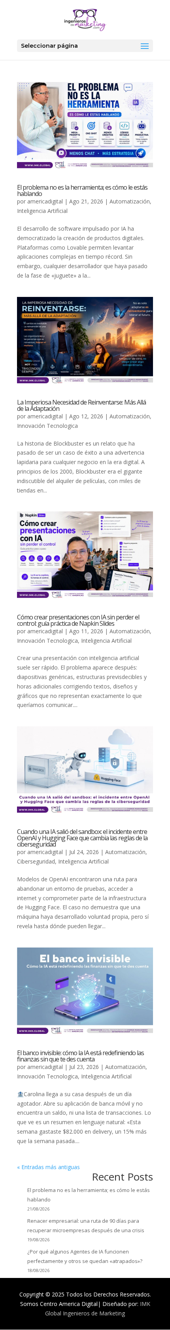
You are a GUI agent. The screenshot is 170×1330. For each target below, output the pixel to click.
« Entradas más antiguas (48, 1167)
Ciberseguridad (36, 861)
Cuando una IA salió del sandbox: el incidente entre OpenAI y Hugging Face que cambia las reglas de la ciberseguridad (82, 838)
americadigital (45, 201)
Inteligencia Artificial (42, 211)
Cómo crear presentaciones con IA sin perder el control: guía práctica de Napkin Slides (78, 620)
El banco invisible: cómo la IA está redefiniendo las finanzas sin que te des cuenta (80, 1055)
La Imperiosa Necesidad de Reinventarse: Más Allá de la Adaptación (81, 405)
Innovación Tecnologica (47, 425)
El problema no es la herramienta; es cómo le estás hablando (82, 190)
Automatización (130, 201)
